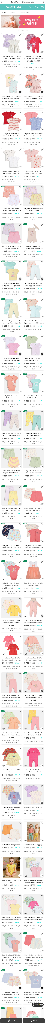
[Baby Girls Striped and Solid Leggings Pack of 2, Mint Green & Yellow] (11, 308)
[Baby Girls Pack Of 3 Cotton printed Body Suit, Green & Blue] (11, 942)
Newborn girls (24, 12)
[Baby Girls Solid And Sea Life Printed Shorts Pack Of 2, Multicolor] (33, 495)
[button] (1, 2)
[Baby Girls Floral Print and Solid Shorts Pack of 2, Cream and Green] (33, 458)
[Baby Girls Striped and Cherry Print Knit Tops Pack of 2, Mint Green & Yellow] (11, 271)
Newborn (12, 12)
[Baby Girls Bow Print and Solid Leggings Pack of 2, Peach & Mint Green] (33, 271)
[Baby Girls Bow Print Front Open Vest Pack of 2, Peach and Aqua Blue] (33, 308)
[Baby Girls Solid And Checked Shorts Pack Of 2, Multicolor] (11, 979)
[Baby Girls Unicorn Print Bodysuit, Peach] (11, 383)
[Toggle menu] (2, 7)
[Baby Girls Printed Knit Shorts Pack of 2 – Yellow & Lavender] (33, 196)
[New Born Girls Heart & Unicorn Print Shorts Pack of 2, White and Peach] (11, 196)
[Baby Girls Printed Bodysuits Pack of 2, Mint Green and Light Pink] (33, 383)
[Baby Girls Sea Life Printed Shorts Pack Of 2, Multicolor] (11, 533)
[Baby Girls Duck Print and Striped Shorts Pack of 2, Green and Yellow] (11, 458)
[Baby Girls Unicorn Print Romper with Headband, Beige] (33, 233)
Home (3, 12)
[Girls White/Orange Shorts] (11, 832)
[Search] (30, 7)
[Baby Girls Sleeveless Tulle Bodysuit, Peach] (33, 570)
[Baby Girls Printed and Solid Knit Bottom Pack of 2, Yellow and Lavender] (11, 495)
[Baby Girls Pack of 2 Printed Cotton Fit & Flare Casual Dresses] (11, 43)
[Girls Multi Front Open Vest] (33, 794)
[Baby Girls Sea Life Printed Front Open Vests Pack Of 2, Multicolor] (33, 533)
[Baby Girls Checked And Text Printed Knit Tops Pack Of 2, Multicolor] (33, 979)
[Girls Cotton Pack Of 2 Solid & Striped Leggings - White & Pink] (11, 682)
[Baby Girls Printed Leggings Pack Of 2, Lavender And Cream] (11, 420)
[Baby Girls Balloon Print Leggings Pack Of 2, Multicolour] (33, 420)
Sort (13, 1020)
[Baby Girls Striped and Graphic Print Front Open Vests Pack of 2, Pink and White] (11, 345)
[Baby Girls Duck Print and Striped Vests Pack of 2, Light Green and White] (33, 345)
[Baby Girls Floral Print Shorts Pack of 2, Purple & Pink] (11, 233)
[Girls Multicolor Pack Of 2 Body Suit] (11, 794)
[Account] (38, 7)
